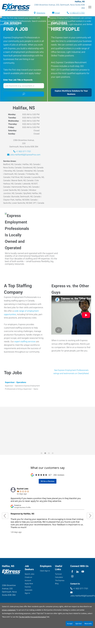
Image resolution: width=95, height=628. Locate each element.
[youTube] (83, 571)
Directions (40, 13)
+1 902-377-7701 (77, 13)
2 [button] (45, 453)
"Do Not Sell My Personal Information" (33, 617)
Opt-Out (78, 623)
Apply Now (29, 584)
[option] (47, 429)
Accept (69, 623)
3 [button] (49, 453)
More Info (88, 623)
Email (57, 13)
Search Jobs (29, 574)
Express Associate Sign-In (28, 590)
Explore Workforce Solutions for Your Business (71, 92)
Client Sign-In (45, 571)
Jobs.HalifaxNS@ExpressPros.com (25, 154)
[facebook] (72, 571)
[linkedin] (77, 571)
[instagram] (72, 576)
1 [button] (42, 453)
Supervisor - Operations (15, 382)
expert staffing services (25, 341)
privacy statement (9, 610)
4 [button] (53, 453)
